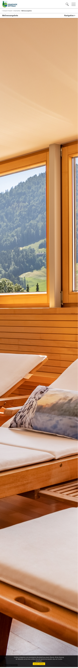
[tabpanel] (39, 340)
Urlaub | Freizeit (7, 11)
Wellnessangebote (26, 11)
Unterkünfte (16, 11)
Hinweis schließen (39, 664)
